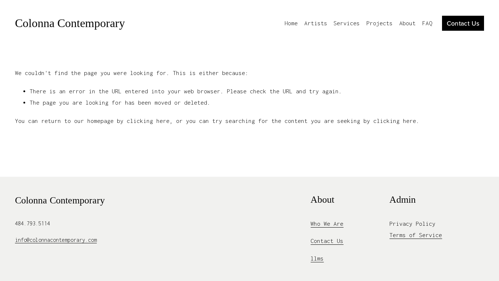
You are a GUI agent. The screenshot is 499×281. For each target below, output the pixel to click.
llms (317, 258)
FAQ (427, 23)
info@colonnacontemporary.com (56, 240)
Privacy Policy (412, 223)
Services (347, 23)
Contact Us (463, 23)
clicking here (148, 120)
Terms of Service (415, 235)
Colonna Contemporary (70, 23)
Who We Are (327, 223)
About (407, 23)
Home (291, 23)
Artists (315, 23)
